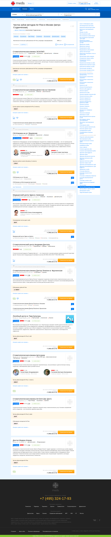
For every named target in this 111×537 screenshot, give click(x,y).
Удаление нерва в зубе (85, 162)
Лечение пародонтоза (85, 99)
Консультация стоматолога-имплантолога (86, 74)
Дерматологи (82, 506)
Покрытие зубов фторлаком (86, 137)
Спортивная (39, 36)
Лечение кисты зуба (84, 92)
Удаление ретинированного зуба (88, 164)
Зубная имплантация (85, 51)
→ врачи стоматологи (19, 30)
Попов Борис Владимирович (29, 372)
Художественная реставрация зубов (87, 183)
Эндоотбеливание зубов (86, 192)
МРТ (66, 513)
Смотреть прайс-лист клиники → (21, 74)
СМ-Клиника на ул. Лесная (20, 177)
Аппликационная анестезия (86, 25)
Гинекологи (28, 506)
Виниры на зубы (84, 32)
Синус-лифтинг (83, 147)
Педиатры (36, 506)
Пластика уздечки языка (86, 128)
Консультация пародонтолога (87, 70)
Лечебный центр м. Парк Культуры (27, 316)
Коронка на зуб (83, 85)
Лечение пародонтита (85, 98)
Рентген (82, 513)
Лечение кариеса (84, 90)
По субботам (60, 44)
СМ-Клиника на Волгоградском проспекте (24, 182)
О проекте (13, 531)
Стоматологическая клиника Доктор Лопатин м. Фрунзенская (37, 271)
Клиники (25, 9)
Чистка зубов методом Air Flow (87, 187)
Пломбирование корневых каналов (86, 133)
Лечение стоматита (84, 106)
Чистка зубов (83, 185)
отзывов (17, 138)
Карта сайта (22, 531)
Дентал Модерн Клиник (22, 440)
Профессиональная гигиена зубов (87, 141)
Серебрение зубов (84, 145)
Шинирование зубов (85, 190)
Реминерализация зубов (86, 143)
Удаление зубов (84, 154)
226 (72, 182)
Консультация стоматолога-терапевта (86, 77)
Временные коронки (85, 46)
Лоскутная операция (85, 112)
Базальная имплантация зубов (87, 27)
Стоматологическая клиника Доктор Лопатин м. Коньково (29, 303)
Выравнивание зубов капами (87, 49)
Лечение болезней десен (86, 87)
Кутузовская (23, 36)
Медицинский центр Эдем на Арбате (23, 236)
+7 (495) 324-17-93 (84, 3)
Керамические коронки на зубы (87, 64)
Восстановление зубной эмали (87, 35)
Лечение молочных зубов (86, 96)
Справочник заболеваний (56, 513)
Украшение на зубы (84, 169)
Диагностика (15, 9)
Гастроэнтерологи (71, 506)
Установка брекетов (84, 171)
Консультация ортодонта (86, 68)
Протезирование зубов (85, 138)
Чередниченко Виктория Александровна (28, 153)
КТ (76, 513)
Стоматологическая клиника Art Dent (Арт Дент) (32, 399)
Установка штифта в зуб (86, 180)
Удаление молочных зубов (86, 161)
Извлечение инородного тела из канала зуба (88, 54)
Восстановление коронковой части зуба (87, 38)
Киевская (16, 36)
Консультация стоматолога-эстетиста (86, 83)
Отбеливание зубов (84, 125)
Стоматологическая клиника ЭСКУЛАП (28, 52)
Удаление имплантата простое (87, 156)
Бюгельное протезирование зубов (86, 30)
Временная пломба (84, 44)
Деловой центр (55, 36)
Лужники (63, 36)
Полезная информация (34, 531)
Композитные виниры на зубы (87, 66)
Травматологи (60, 506)
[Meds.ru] (55, 486)
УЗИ (71, 513)
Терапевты (44, 506)
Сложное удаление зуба (86, 149)
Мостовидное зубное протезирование (85, 120)
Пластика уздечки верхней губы (87, 126)
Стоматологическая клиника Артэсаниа (29, 355)
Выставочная (47, 36)
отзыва (16, 56)
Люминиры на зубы (84, 114)
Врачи (32, 9)
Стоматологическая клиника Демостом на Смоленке (34, 90)
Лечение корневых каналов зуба (88, 94)
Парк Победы (31, 36)
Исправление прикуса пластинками (85, 60)
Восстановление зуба (85, 34)
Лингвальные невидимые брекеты (86, 110)
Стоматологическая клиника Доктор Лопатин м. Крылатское (29, 308)
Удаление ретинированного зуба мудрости (88, 167)
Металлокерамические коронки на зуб (87, 117)
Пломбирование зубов (85, 130)
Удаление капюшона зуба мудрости (86, 158)
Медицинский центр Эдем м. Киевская (28, 195)
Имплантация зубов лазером (87, 56)
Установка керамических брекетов (86, 173)
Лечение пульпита (84, 104)
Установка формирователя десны (86, 178)
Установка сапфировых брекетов (88, 175)
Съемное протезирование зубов (88, 150)
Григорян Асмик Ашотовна (59, 152)
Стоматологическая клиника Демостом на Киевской (27, 122)
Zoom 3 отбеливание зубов (86, 23)
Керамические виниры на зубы (87, 62)
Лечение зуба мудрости (85, 88)
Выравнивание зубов (85, 48)
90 (72, 178)
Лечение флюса (84, 108)
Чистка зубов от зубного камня (87, 188)
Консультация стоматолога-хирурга (86, 80)
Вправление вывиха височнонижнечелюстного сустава (86, 41)
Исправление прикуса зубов (87, 58)
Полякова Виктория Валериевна (61, 372)
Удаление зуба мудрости (86, 152)
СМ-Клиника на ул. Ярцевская (25, 133)
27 (72, 237)
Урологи (52, 506)
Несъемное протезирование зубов (87, 123)
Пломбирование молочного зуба (88, 135)
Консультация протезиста (86, 72)
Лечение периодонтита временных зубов (85, 102)
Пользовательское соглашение (50, 531)
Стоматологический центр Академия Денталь (31, 245)
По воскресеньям (70, 44)
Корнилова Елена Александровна (31, 212)
